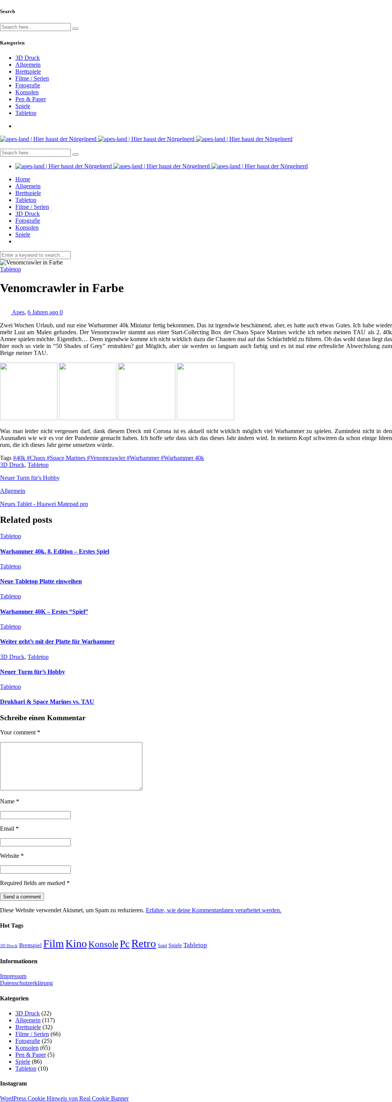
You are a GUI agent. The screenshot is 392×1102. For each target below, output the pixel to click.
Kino (76, 943)
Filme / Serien (32, 78)
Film (53, 943)
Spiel (162, 945)
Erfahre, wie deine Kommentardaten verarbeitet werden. (213, 910)
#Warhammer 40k (182, 458)
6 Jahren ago (44, 312)
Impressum (13, 976)
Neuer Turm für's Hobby (30, 478)
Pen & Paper (30, 99)
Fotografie (27, 85)
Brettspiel (30, 945)
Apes (18, 312)
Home (22, 179)
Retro (143, 943)
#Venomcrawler (107, 458)
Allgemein (28, 64)
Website (12, 855)
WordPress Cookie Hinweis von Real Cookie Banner (64, 1098)
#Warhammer (144, 458)
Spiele (22, 106)
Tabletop (25, 113)
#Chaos (37, 458)
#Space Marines (67, 458)
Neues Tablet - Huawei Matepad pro (44, 504)
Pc (125, 943)
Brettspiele (28, 71)
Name (9, 801)
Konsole (103, 944)
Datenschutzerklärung (26, 983)
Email (9, 828)
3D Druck (27, 57)
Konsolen (27, 92)
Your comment (20, 732)
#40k (20, 458)
